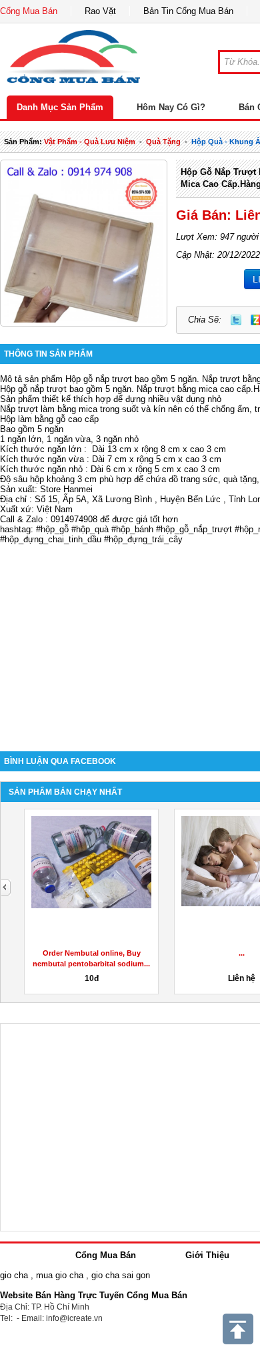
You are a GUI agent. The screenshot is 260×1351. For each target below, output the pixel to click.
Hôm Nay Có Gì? (171, 107)
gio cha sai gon (120, 1275)
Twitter (236, 320)
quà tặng (163, 142)
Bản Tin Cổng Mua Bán (188, 11)
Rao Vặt (100, 11)
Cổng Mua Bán (28, 11)
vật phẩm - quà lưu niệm (89, 142)
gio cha (14, 1275)
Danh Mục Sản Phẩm (60, 107)
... (242, 953)
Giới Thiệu (207, 1255)
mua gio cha (59, 1275)
